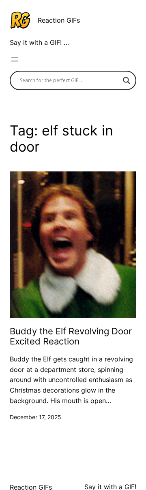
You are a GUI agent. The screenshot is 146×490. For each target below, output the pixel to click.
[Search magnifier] (126, 80)
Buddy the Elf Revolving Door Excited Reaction (71, 336)
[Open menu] (14, 59)
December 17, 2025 (35, 417)
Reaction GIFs (59, 20)
